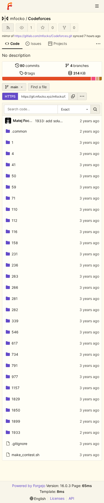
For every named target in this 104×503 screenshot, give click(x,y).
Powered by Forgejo (28, 485)
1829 (16, 399)
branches (79, 65)
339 (15, 321)
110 (14, 209)
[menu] (82, 96)
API (71, 498)
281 (15, 298)
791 (15, 365)
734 (15, 354)
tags (29, 73)
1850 (16, 410)
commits (29, 65)
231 (15, 254)
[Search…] (95, 109)
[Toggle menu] (96, 6)
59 (14, 187)
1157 (15, 388)
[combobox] (74, 109)
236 (15, 265)
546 (15, 332)
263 (15, 276)
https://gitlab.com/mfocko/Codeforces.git (43, 36)
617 (15, 343)
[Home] (10, 6)
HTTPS (10, 96)
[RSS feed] (8, 27)
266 (15, 287)
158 (15, 243)
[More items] (98, 44)
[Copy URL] (72, 96)
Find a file (39, 87)
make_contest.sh (25, 455)
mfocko (17, 18)
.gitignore (19, 443)
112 (14, 220)
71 (13, 198)
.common (19, 131)
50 (14, 176)
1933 (16, 432)
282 (15, 310)
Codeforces (39, 18)
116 (14, 231)
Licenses (57, 498)
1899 (16, 421)
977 (15, 376)
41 (14, 165)
